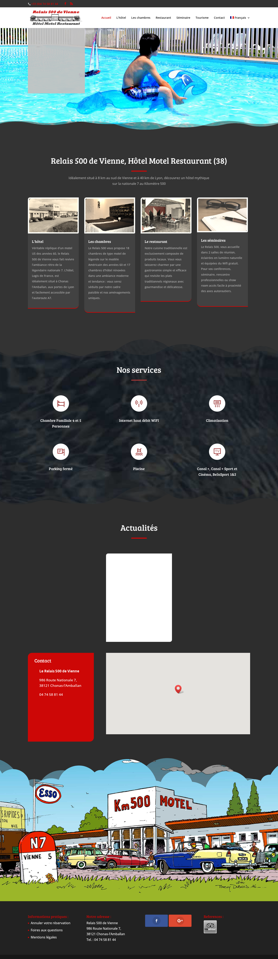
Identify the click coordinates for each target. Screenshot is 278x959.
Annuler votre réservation (50, 923)
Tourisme (202, 18)
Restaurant (163, 18)
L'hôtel (37, 241)
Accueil (106, 18)
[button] (179, 689)
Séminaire (183, 18)
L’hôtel (121, 18)
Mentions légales (44, 937)
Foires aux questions (47, 930)
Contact (219, 18)
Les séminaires (213, 240)
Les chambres (140, 18)
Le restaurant (156, 241)
